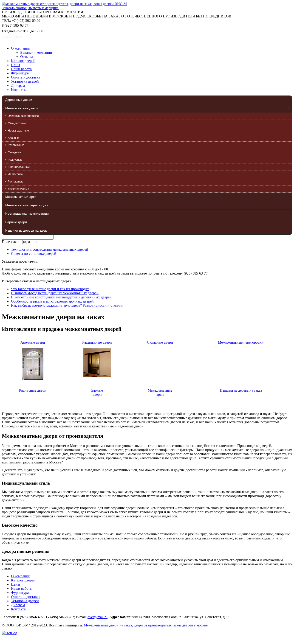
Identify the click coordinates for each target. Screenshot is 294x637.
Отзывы (26, 57)
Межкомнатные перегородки (26, 205)
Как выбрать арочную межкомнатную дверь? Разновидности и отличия (67, 305)
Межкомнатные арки (20, 197)
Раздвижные (16, 145)
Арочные (14, 138)
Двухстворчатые (18, 189)
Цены (15, 65)
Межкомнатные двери (21, 108)
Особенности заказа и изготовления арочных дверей (52, 301)
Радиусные (15, 159)
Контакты (18, 90)
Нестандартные (18, 130)
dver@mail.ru (12, 36)
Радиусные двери (32, 390)
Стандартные (17, 123)
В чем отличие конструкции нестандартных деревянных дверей (61, 297)
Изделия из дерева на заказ (26, 230)
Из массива (15, 174)
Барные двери (16, 222)
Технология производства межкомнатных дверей (49, 249)
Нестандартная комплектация (28, 213)
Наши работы (21, 69)
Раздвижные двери (97, 342)
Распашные (15, 181)
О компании (20, 48)
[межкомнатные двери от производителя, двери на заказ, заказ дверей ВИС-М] (64, 4)
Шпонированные (19, 167)
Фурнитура (20, 73)
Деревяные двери (18, 99)
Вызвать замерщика (43, 8)
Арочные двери (32, 342)
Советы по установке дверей (33, 253)
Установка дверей (25, 81)
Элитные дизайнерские (23, 116)
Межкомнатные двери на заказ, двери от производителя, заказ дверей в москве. (146, 625)
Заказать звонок (14, 8)
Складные (14, 152)
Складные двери (160, 342)
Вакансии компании (36, 52)
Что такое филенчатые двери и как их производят (50, 289)
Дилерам (18, 85)
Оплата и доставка (25, 77)
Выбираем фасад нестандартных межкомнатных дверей (55, 293)
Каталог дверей (23, 61)
